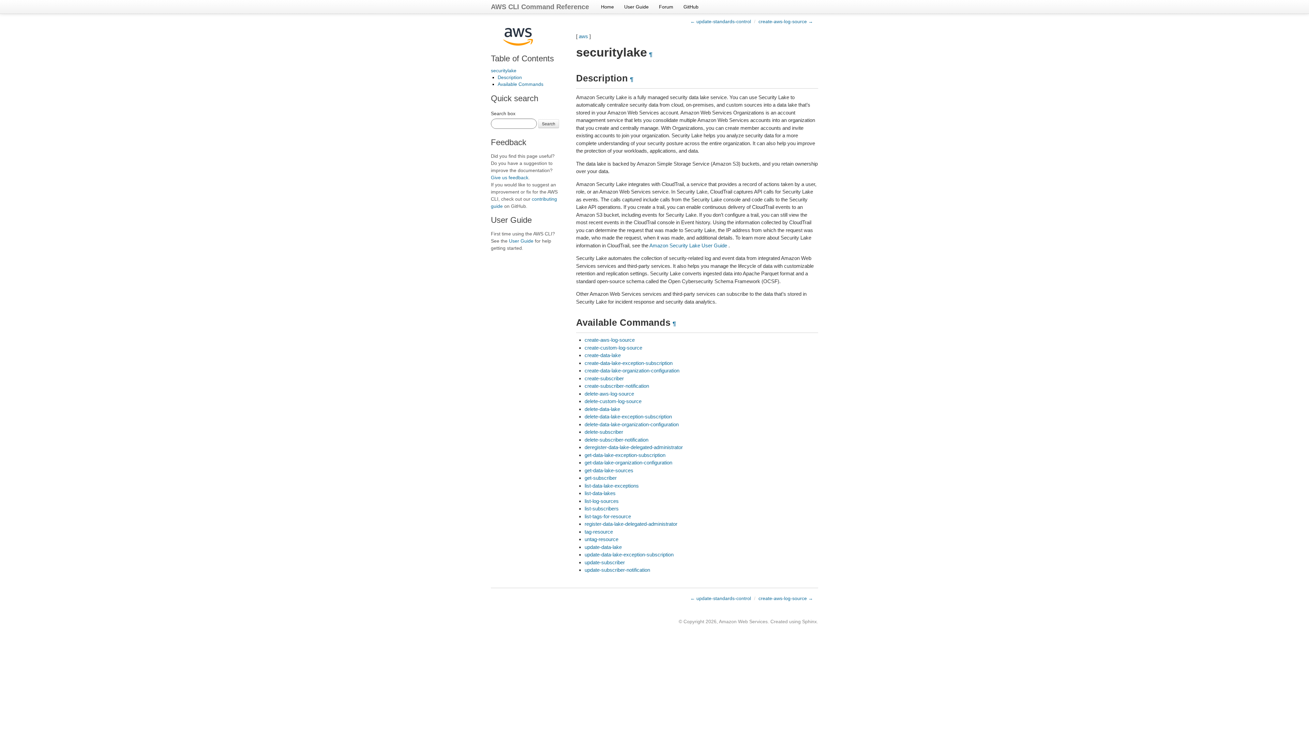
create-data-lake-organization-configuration (632, 370)
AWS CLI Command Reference (540, 7)
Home (607, 7)
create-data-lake (603, 355)
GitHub (690, 7)
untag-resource (601, 539)
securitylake (503, 70)
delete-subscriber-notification (616, 440)
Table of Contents (522, 58)
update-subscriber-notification (617, 570)
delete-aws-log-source (609, 394)
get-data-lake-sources (609, 470)
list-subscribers (602, 508)
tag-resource (599, 532)
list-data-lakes (600, 493)
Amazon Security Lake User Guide (688, 245)
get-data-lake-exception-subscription (625, 455)
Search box (503, 113)
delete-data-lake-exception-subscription (628, 416)
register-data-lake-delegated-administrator (631, 524)
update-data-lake (603, 547)
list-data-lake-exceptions (612, 486)
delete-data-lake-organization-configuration (632, 424)
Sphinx (809, 621)
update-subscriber (605, 562)
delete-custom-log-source (613, 401)
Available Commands (520, 84)
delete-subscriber (604, 432)
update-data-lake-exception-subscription (629, 554)
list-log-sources (602, 501)
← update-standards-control (720, 21)
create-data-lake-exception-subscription (629, 363)
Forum (666, 7)
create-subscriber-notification (617, 386)
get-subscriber (601, 478)
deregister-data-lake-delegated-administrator (634, 447)
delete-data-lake (602, 409)
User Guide (636, 7)
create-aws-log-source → (785, 21)
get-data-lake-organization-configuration (628, 462)
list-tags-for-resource (608, 516)
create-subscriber (604, 378)
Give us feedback (509, 177)
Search (548, 123)
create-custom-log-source (613, 348)
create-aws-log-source (610, 340)
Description (510, 77)
